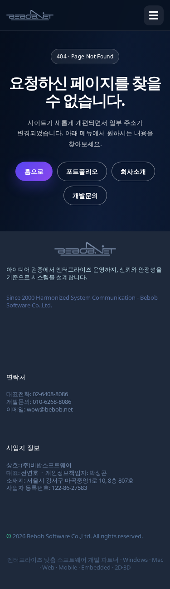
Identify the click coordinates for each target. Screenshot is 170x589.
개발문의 (85, 195)
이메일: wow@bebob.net (39, 409)
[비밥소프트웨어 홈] (29, 15)
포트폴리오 (82, 171)
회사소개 (133, 171)
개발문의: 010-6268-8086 (38, 401)
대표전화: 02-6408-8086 (37, 394)
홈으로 (34, 171)
